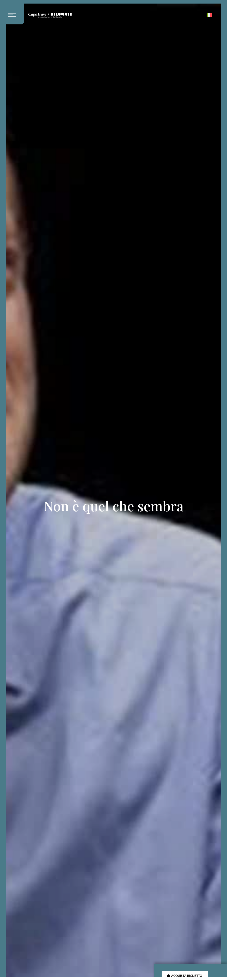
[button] (14, 12)
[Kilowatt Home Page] (50, 16)
